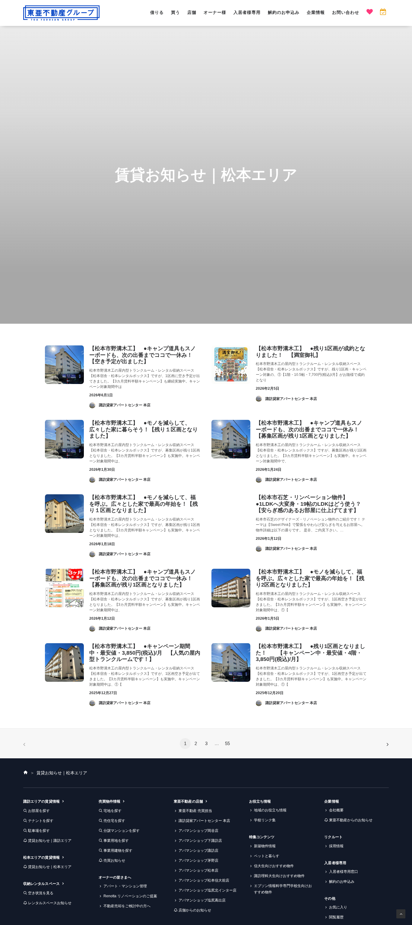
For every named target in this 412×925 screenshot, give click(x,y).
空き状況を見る (40, 893)
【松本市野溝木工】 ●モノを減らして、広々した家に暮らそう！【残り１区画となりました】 (143, 429)
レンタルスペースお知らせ (49, 903)
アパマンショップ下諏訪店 (200, 840)
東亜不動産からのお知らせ (350, 820)
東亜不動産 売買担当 (195, 811)
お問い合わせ (345, 12)
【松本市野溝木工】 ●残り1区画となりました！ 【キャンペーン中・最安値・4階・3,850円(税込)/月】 (310, 652)
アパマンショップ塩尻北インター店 (207, 890)
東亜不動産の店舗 (188, 801)
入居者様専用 (247, 12)
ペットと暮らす (266, 856)
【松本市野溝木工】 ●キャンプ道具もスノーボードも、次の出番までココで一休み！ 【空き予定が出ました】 (143, 354)
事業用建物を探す (117, 850)
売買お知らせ (114, 860)
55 (227, 743)
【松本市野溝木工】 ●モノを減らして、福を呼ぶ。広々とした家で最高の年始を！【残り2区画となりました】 (310, 578)
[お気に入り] (369, 12)
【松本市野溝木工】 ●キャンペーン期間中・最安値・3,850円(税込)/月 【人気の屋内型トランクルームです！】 (144, 652)
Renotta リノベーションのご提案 (130, 896)
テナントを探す (40, 821)
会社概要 (336, 810)
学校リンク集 (265, 820)
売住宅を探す (114, 821)
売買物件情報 (109, 801)
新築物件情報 (265, 846)
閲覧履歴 (336, 917)
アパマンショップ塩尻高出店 (202, 900)
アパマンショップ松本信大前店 (204, 880)
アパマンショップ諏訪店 (198, 850)
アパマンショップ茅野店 (198, 860)
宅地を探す (112, 811)
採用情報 (336, 846)
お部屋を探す (39, 811)
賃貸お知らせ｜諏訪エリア (49, 840)
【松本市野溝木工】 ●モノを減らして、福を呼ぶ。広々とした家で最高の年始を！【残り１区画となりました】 (143, 503)
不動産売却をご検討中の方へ (127, 906)
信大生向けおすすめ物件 (274, 866)
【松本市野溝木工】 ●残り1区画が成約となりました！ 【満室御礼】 (310, 351)
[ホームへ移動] (25, 772)
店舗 (191, 12)
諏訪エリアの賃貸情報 (41, 801)
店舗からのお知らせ (195, 910)
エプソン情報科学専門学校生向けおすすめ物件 (283, 889)
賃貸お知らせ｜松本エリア (49, 867)
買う (175, 12)
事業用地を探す (116, 840)
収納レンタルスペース (41, 884)
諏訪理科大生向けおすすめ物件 (279, 876)
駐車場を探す (39, 831)
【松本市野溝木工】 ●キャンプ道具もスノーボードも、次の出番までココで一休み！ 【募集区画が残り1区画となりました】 (310, 429)
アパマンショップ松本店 (198, 870)
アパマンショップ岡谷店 (198, 831)
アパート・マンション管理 (125, 886)
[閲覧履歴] (383, 12)
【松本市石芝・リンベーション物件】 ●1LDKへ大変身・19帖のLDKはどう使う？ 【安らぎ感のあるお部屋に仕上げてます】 (311, 503)
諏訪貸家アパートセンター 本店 (204, 821)
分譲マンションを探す (121, 831)
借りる (157, 12)
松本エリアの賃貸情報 (41, 857)
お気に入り (338, 907)
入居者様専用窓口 (343, 872)
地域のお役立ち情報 (270, 810)
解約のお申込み (283, 12)
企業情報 (316, 12)
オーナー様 (215, 12)
